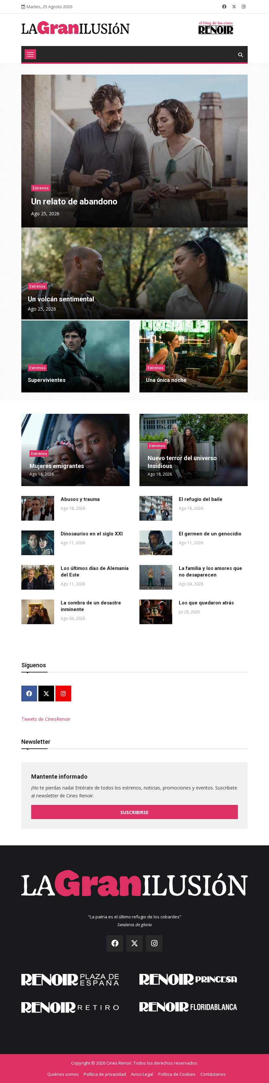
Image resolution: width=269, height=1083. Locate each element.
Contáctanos (213, 1074)
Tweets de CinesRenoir (45, 719)
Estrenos (41, 187)
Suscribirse (134, 812)
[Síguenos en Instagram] (243, 7)
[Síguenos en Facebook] (224, 7)
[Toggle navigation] (30, 54)
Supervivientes (47, 380)
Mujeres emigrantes (57, 465)
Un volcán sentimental (61, 299)
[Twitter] (46, 694)
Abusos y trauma (80, 499)
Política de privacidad (105, 1074)
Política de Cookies (177, 1074)
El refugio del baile (200, 499)
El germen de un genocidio (210, 534)
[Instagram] (63, 694)
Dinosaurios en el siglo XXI (92, 534)
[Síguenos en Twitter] (234, 7)
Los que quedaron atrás (206, 603)
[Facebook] (29, 694)
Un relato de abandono (74, 201)
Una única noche (166, 380)
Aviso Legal (142, 1074)
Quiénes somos (63, 1074)
